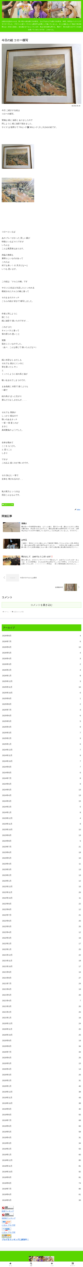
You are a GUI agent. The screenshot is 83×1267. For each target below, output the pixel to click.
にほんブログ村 (8, 1225)
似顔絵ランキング (9, 1218)
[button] (77, 667)
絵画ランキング (8, 1211)
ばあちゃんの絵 (8, 504)
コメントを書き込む (41, 605)
